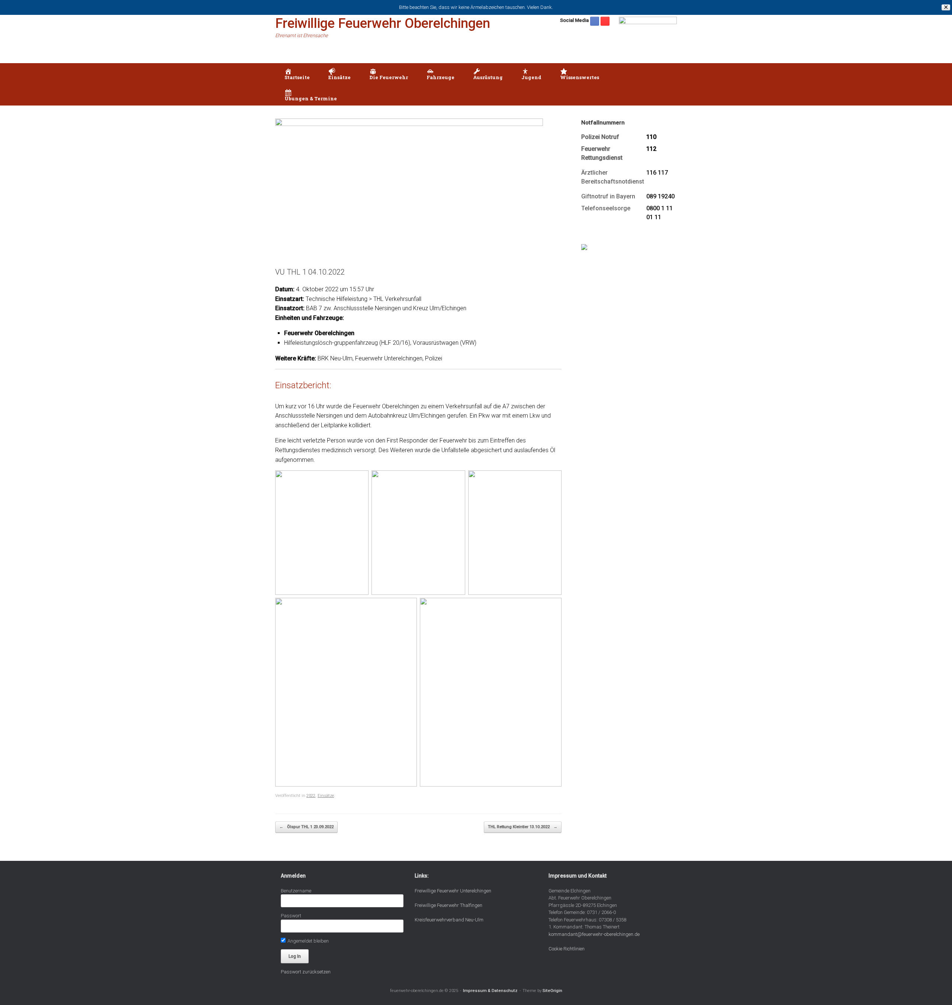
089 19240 (660, 196)
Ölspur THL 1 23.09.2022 (306, 826)
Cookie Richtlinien (567, 948)
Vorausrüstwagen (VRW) (444, 342)
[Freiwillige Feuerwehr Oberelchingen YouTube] (605, 21)
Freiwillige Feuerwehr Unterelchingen (453, 891)
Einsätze (326, 795)
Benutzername (296, 891)
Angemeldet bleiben (307, 941)
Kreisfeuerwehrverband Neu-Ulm (449, 920)
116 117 (657, 172)
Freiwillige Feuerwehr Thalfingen (448, 905)
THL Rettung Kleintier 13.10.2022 (522, 826)
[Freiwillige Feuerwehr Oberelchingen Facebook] (594, 21)
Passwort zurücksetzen (306, 972)
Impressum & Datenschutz (490, 990)
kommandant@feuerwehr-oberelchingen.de (594, 934)
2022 (310, 795)
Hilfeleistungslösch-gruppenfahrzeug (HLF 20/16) (347, 342)
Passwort (291, 915)
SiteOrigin (552, 990)
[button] (666, 84)
